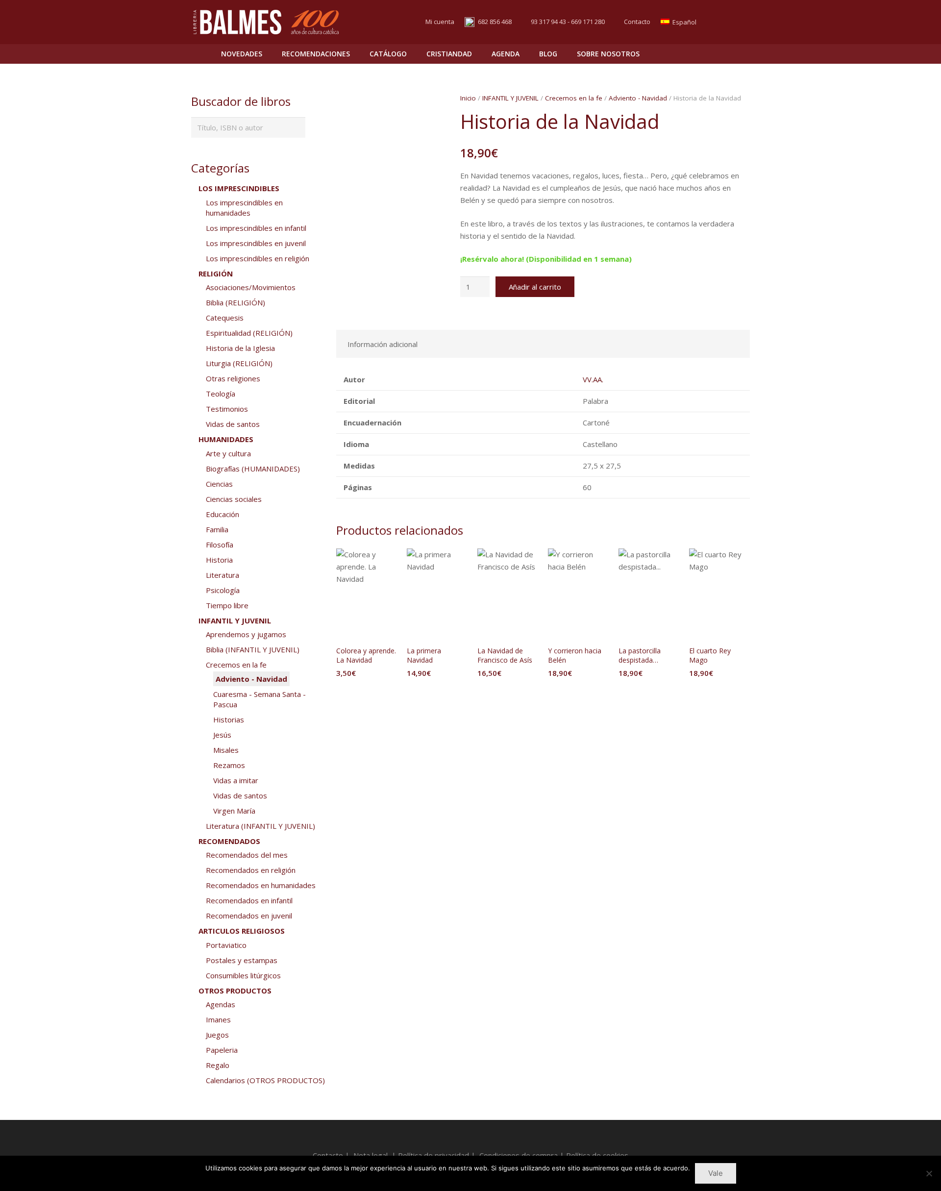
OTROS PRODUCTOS (235, 990)
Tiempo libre (227, 605)
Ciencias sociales (234, 499)
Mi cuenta (439, 21)
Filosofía (219, 544)
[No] (929, 1173)
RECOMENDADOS (229, 841)
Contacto (637, 21)
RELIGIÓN (215, 273)
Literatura (222, 575)
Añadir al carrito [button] (366, 693)
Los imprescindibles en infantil (256, 228)
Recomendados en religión (251, 870)
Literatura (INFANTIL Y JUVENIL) (260, 826)
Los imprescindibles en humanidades (244, 208)
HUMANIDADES (225, 439)
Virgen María (234, 811)
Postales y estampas (241, 960)
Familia (217, 529)
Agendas (220, 1004)
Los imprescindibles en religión (257, 258)
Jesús (222, 735)
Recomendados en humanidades (261, 885)
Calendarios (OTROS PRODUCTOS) (265, 1080)
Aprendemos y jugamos (246, 634)
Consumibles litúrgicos (243, 975)
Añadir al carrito (535, 287)
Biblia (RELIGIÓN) (235, 302)
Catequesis (225, 318)
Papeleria (222, 1050)
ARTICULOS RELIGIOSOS (241, 931)
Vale (715, 1173)
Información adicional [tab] (382, 344)
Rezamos (229, 765)
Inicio (468, 98)
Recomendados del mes (247, 855)
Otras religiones (233, 378)
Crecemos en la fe (573, 98)
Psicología (223, 590)
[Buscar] (721, 54)
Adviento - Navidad (638, 98)
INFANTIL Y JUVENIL (510, 98)
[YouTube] (741, 22)
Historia (219, 560)
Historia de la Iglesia (240, 348)
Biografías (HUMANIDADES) (253, 468)
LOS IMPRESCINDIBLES (238, 188)
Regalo (217, 1065)
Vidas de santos (233, 424)
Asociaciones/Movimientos (251, 287)
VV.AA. (593, 379)
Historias (228, 719)
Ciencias (219, 484)
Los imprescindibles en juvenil (256, 243)
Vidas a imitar (235, 780)
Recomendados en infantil (249, 900)
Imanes (218, 1019)
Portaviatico (226, 945)
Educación (222, 514)
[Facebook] (723, 22)
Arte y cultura (228, 453)
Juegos (217, 1035)
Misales (226, 750)
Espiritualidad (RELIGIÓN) (249, 333)
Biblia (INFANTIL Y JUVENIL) (252, 649)
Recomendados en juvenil (249, 915)
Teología (220, 393)
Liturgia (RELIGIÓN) (239, 363)
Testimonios (227, 409)
